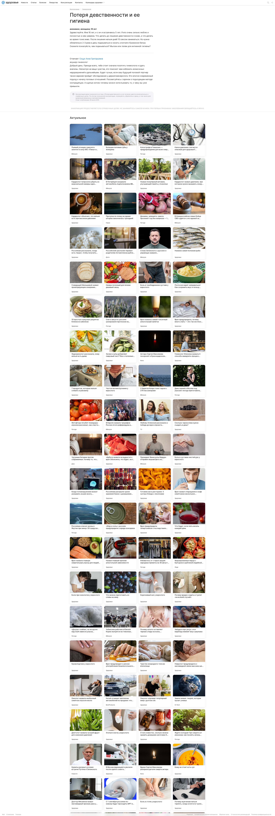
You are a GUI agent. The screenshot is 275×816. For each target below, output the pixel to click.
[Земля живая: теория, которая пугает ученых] (189, 691)
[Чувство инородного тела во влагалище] (155, 656)
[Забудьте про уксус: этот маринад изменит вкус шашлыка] (189, 622)
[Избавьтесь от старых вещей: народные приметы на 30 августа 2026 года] (155, 553)
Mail (3, 814)
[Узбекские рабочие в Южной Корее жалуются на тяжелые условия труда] (120, 622)
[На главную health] (11, 2)
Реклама (18, 814)
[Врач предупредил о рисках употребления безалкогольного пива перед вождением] (120, 656)
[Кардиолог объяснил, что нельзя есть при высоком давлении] (86, 209)
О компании (10, 814)
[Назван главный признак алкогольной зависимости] (120, 553)
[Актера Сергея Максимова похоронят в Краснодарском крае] (155, 346)
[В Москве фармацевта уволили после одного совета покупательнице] (120, 760)
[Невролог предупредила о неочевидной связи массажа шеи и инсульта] (189, 656)
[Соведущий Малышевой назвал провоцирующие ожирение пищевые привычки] (86, 278)
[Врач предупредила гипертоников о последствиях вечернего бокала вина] (155, 519)
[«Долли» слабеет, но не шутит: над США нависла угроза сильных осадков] (86, 622)
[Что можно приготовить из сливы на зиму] (120, 588)
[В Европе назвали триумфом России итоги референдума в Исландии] (120, 415)
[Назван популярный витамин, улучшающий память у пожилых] (155, 174)
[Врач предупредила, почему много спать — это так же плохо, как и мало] (189, 312)
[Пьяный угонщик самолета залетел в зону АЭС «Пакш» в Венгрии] (86, 140)
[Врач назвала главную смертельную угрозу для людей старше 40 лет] (86, 553)
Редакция (190, 814)
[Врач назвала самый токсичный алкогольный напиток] (155, 312)
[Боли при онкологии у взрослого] (86, 588)
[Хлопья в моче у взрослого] (120, 725)
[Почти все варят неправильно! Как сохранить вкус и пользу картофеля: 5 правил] (189, 278)
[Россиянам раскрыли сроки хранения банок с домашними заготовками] (120, 484)
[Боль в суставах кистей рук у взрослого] (189, 450)
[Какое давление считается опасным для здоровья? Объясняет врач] (189, 140)
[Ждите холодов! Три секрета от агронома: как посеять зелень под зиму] (189, 725)
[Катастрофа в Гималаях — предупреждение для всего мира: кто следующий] (155, 140)
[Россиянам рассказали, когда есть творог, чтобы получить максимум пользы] (86, 243)
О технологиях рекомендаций (240, 814)
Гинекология (86, 9)
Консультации (74, 9)
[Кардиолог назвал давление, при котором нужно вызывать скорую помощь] (189, 174)
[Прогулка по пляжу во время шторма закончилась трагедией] (120, 209)
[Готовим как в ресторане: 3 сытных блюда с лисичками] (155, 484)
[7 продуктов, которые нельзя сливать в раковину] (86, 381)
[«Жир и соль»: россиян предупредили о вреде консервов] (120, 519)
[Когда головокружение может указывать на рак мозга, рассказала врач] (86, 484)
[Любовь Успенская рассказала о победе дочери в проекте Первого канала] (155, 415)
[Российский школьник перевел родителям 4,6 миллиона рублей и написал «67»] (120, 243)
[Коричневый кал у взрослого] (155, 588)
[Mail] (3, 2)
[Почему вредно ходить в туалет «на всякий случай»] (189, 588)
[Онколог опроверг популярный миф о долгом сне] (155, 691)
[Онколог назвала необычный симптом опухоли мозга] (86, 691)
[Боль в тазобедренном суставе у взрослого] (155, 278)
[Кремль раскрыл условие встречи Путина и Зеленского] (86, 760)
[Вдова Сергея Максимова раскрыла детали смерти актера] (155, 760)
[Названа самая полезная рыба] (189, 243)
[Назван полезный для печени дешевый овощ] (120, 278)
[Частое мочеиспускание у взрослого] (120, 381)
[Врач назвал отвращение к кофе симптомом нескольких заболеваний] (189, 484)
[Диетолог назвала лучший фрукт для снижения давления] (86, 725)
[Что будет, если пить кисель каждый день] (189, 519)
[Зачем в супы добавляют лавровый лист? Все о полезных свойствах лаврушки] (120, 346)
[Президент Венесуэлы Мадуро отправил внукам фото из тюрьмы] (155, 450)
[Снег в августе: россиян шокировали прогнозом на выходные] (120, 312)
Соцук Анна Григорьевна (91, 59)
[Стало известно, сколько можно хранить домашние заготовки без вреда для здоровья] (155, 725)
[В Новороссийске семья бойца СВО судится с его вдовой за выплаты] (189, 209)
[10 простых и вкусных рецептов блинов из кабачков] (86, 312)
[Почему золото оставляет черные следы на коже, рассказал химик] (155, 622)
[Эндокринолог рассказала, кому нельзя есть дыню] (86, 346)
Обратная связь (224, 814)
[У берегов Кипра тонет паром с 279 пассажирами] (155, 381)
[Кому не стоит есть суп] (189, 760)
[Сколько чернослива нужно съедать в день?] (189, 415)
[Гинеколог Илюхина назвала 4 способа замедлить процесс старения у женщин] (189, 346)
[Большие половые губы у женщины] (120, 140)
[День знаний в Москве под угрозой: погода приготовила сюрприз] (189, 381)
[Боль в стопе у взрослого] (155, 794)
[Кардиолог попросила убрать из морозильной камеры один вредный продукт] (86, 174)
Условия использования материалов (206, 814)
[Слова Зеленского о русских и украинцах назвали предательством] (155, 243)
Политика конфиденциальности (261, 814)
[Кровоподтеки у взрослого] (86, 656)
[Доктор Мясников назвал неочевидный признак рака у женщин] (86, 794)
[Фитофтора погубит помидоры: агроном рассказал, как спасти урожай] (86, 415)
